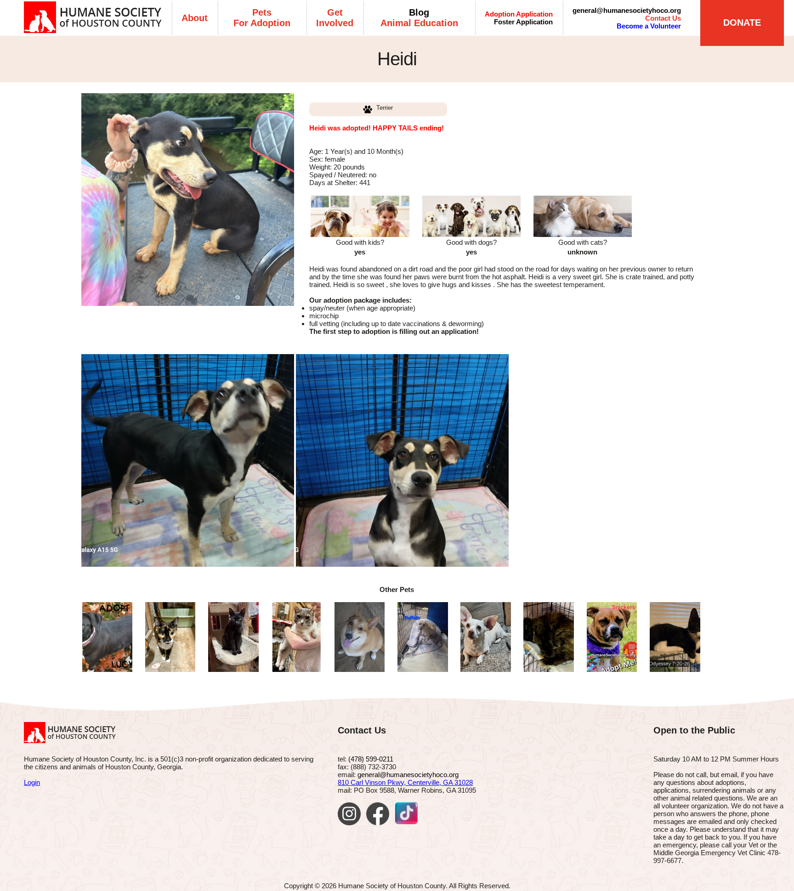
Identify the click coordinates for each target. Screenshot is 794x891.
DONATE (742, 22)
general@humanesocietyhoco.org (627, 10)
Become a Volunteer (649, 26)
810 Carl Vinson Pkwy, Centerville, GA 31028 (405, 782)
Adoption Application (519, 14)
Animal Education (419, 23)
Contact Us (663, 18)
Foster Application (523, 22)
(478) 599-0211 (370, 759)
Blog (419, 12)
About (194, 18)
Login (32, 782)
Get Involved (334, 17)
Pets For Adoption (261, 17)
